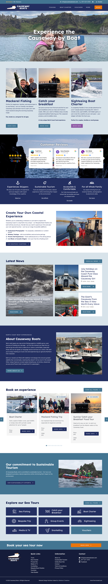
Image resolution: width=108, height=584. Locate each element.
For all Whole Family (92, 186)
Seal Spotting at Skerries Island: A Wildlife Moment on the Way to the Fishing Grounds (29, 301)
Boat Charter (65, 7)
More (88, 7)
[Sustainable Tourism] (45, 183)
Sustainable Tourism (45, 186)
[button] (103, 158)
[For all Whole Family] (92, 183)
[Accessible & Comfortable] (69, 183)
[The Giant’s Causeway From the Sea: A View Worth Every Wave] (66, 304)
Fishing (52, 7)
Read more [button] (34, 165)
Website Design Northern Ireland (48, 580)
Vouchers (79, 7)
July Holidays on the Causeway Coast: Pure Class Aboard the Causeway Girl (89, 274)
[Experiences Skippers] (18, 183)
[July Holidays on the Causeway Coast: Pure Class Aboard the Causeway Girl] (66, 278)
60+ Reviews (17, 2)
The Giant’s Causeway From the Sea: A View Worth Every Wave (90, 300)
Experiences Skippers (17, 186)
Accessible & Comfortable (69, 187)
